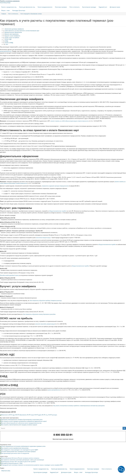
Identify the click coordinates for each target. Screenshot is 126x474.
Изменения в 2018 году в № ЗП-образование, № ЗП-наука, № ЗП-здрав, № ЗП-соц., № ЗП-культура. (29, 415)
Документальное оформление (13, 32)
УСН (6, 44)
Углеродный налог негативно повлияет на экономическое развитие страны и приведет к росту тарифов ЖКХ (32, 465)
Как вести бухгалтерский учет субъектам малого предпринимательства (21, 423)
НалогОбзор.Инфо (5, 2)
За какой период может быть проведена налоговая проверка (18, 451)
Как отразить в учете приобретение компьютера (14, 448)
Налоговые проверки (61, 7)
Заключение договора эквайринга (14, 29)
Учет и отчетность (75, 7)
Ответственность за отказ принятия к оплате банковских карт (22, 30)
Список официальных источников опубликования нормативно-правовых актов (23, 446)
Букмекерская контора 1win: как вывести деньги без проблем (18, 461)
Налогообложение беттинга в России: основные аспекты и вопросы (20, 458)
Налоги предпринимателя (45, 7)
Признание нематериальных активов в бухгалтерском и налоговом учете (21, 419)
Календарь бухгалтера (18, 10)
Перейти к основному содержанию (10, 1)
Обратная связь (5, 470)
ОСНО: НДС (8, 39)
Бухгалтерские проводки (89, 7)
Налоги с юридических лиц (8, 7)
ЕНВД (6, 41)
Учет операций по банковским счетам (31, 14)
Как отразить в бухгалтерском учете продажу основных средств (19, 425)
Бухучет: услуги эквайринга (12, 36)
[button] (121, 469)
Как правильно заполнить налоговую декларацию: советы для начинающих (22, 460)
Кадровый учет (103, 7)
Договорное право (115, 7)
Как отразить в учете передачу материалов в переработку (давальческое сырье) (24, 421)
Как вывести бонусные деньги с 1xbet (11, 463)
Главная (3, 14)
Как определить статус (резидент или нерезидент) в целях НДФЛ (19, 450)
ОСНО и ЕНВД (9, 42)
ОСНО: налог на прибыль (12, 37)
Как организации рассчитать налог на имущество (15, 453)
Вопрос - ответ (5, 10)
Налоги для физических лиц (27, 7)
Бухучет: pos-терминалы (12, 34)
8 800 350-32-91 (63, 434)
